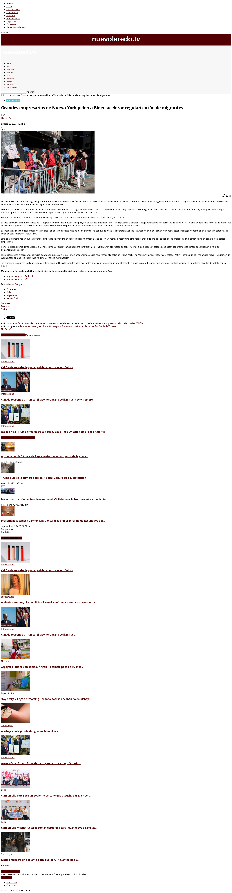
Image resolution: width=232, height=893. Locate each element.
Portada (10, 3)
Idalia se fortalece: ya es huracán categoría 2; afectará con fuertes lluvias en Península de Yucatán (68, 326)
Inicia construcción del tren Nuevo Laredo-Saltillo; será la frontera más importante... (54, 499)
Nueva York (12, 298)
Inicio (3, 95)
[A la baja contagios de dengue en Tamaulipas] (15, 722)
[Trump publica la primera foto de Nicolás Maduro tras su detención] (8, 472)
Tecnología (6, 854)
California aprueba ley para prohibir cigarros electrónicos (37, 367)
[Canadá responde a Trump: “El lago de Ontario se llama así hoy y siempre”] (15, 390)
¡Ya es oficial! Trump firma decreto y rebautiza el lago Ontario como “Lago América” (53, 431)
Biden (9, 292)
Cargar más (7, 529)
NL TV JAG (6, 117)
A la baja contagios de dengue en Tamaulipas (29, 731)
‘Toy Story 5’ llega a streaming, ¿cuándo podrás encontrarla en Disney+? (46, 699)
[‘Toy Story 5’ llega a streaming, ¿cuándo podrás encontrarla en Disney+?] (15, 690)
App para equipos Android (19, 276)
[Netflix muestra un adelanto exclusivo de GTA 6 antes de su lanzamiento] (15, 851)
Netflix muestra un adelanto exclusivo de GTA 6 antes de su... (40, 859)
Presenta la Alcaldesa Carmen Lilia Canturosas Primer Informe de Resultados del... (53, 520)
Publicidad (11, 882)
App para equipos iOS (17, 279)
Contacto (11, 885)
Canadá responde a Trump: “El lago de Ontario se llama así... (38, 634)
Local (9, 6)
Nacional (10, 15)
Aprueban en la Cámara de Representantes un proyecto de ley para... (44, 456)
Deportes (11, 21)
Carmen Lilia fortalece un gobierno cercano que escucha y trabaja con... (46, 795)
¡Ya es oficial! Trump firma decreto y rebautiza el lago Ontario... (41, 763)
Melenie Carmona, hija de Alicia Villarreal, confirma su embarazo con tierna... (49, 602)
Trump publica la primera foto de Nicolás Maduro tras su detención (43, 477)
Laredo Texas (13, 9)
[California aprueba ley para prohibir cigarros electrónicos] (15, 358)
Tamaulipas (12, 12)
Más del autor (32, 334)
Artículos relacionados (13, 334)
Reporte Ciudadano (16, 27)
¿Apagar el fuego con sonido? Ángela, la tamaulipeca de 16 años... (42, 666)
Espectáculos (12, 24)
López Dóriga (15, 284)
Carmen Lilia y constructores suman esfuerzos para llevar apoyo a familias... (49, 827)
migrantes (11, 295)
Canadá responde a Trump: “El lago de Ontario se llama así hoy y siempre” (47, 399)
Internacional (13, 18)
